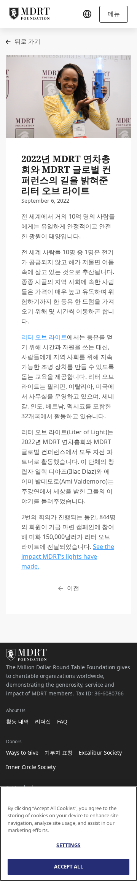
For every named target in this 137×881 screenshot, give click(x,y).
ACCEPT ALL (68, 866)
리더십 (43, 721)
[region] (68, 833)
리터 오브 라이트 (44, 337)
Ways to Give (22, 752)
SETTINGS (68, 845)
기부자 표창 (59, 752)
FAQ (62, 721)
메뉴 (114, 13)
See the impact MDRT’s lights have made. (67, 556)
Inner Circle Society (31, 767)
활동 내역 (17, 721)
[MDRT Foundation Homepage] (29, 14)
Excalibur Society (100, 752)
